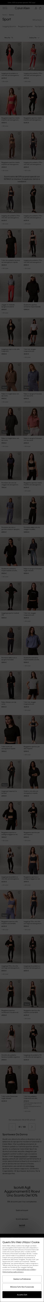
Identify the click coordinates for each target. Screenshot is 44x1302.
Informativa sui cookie (26, 1269)
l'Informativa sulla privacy (12, 1272)
